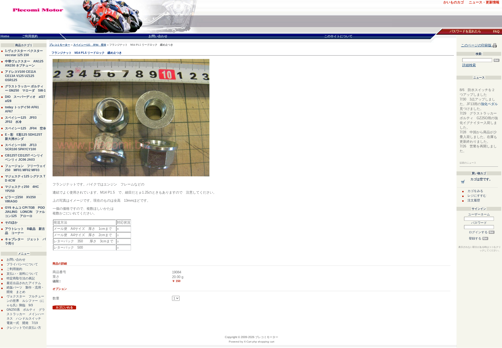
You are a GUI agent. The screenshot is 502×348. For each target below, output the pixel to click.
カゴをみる (475, 191)
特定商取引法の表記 (21, 278)
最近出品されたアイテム (24, 283)
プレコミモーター (59, 44)
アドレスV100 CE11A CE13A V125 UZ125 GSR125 (20, 76)
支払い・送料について (22, 273)
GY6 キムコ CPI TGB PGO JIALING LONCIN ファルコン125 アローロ (25, 212)
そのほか (11, 222)
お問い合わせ (16, 259)
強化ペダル (489, 104)
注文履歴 (473, 200)
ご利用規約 (14, 269)
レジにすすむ (476, 195)
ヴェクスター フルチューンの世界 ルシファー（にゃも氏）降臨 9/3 (25, 301)
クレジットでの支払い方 (24, 327)
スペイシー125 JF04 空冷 (25, 128)
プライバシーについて (22, 264)
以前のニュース (468, 162)
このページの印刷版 (477, 45)
